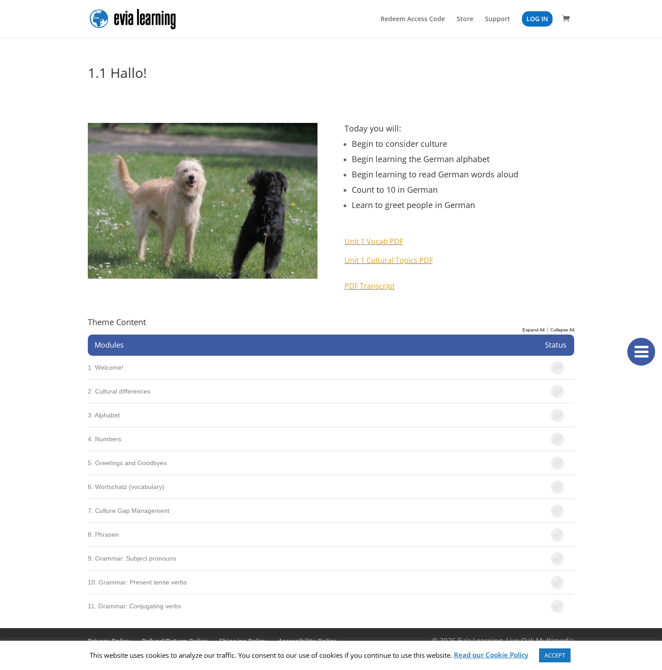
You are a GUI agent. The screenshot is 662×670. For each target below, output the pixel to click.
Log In (537, 18)
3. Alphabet (104, 415)
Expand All (533, 329)
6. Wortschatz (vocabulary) (126, 486)
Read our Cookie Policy (491, 654)
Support (497, 19)
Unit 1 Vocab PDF (374, 241)
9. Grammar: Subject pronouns (132, 558)
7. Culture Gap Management (128, 510)
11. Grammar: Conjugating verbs (134, 606)
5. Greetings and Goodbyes (127, 462)
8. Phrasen (103, 534)
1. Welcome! (105, 367)
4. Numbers (104, 439)
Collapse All (562, 329)
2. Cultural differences (119, 391)
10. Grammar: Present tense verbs (137, 582)
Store (465, 19)
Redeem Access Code (413, 19)
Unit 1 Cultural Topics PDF (389, 260)
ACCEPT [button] (554, 655)
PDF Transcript (370, 286)
